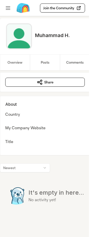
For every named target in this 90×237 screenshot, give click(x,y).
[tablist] (45, 62)
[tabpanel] (45, 148)
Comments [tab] (75, 62)
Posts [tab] (45, 62)
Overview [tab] (15, 62)
